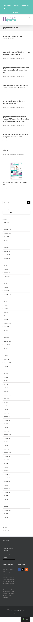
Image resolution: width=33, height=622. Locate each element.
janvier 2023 (6, 290)
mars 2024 (6, 269)
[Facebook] (3, 530)
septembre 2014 (7, 481)
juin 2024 (6, 262)
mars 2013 (6, 499)
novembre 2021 (7, 319)
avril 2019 (6, 380)
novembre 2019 (7, 366)
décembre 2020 (7, 341)
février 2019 (6, 388)
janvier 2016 (6, 449)
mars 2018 (6, 409)
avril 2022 (6, 305)
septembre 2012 (7, 510)
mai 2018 (6, 402)
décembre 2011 (7, 521)
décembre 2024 (7, 251)
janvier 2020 (6, 359)
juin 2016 (6, 442)
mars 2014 (6, 485)
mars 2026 (6, 226)
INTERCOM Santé (21, 610)
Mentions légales (7, 554)
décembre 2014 (7, 474)
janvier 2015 (6, 470)
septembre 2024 (7, 258)
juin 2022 (6, 301)
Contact (5, 557)
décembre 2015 (7, 452)
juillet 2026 (6, 222)
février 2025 (6, 247)
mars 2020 (6, 355)
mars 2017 (6, 427)
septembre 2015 (7, 456)
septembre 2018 (7, 395)
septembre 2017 (7, 420)
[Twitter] (5, 530)
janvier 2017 (6, 431)
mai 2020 (6, 352)
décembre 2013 (7, 488)
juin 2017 (6, 424)
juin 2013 (6, 496)
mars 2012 (6, 517)
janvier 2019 (6, 391)
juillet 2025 (6, 237)
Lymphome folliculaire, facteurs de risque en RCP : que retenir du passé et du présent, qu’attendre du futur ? (16, 119)
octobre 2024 (7, 255)
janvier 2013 (6, 503)
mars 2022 (6, 308)
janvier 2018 (6, 413)
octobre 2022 (7, 298)
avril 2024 (6, 265)
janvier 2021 (6, 337)
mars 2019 (6, 384)
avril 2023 (6, 283)
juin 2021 (6, 330)
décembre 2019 (7, 362)
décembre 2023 (7, 272)
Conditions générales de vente (8, 549)
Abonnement (7, 545)
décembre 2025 (7, 229)
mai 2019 (6, 377)
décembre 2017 (7, 416)
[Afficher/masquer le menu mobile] (29, 17)
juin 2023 (6, 280)
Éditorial (5, 150)
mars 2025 (6, 244)
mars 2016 (6, 445)
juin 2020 (6, 348)
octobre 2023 (7, 276)
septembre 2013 (7, 492)
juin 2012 (6, 514)
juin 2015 (6, 463)
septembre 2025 (7, 233)
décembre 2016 (7, 434)
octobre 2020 (7, 344)
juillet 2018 (6, 398)
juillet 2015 (6, 460)
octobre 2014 (7, 478)
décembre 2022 (7, 294)
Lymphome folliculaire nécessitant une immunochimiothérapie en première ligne (16, 70)
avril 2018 (6, 406)
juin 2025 (6, 240)
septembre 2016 (7, 438)
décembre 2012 (7, 506)
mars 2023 (6, 287)
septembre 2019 (7, 370)
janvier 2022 (6, 312)
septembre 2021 (7, 323)
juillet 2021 (6, 326)
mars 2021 (6, 334)
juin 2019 (6, 373)
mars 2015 (6, 467)
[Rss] (8, 530)
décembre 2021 (7, 316)
